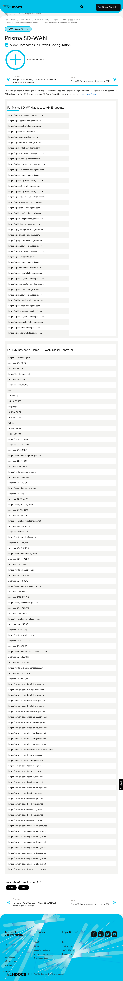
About (36, 942)
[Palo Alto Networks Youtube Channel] (114, 936)
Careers (37, 946)
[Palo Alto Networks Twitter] (108, 936)
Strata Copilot (109, 7)
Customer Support (42, 950)
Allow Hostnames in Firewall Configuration (60, 23)
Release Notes (11, 945)
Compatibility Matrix (13, 957)
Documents (67, 954)
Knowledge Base (41, 958)
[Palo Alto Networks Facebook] (94, 936)
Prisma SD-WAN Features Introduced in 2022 (24, 23)
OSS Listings (10, 961)
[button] (121, 784)
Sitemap (8, 965)
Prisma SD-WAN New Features (38, 20)
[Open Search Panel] (81, 7)
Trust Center (67, 946)
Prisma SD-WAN (18, 20)
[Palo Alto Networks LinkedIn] (101, 936)
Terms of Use (68, 950)
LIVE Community (41, 954)
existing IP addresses (91, 94)
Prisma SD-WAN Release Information (67, 20)
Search (8, 949)
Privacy (65, 942)
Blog (7, 953)
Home (7, 20)
